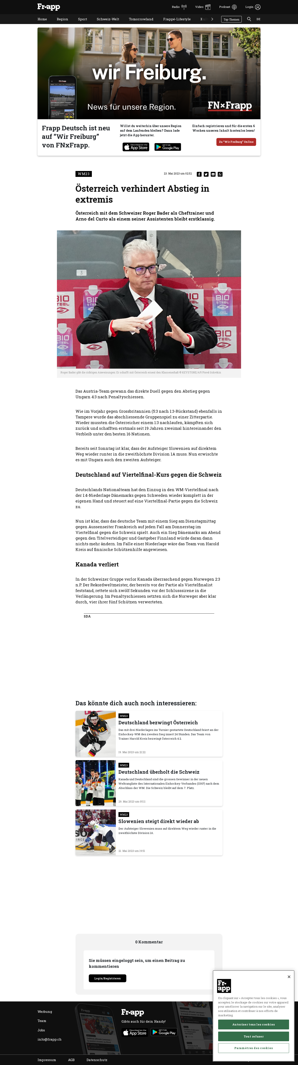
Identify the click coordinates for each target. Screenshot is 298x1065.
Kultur (202, 24)
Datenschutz (97, 1060)
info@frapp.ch (50, 1039)
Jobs (41, 1030)
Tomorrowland (138, 24)
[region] (254, 1016)
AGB (71, 1060)
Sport (79, 24)
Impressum (47, 1060)
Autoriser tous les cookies (253, 1024)
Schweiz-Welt (105, 24)
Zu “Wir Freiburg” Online (236, 141)
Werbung (45, 1011)
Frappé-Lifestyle (173, 24)
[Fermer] (289, 977)
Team (42, 1020)
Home (39, 24)
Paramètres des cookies (253, 1048)
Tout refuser (254, 1036)
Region (59, 24)
